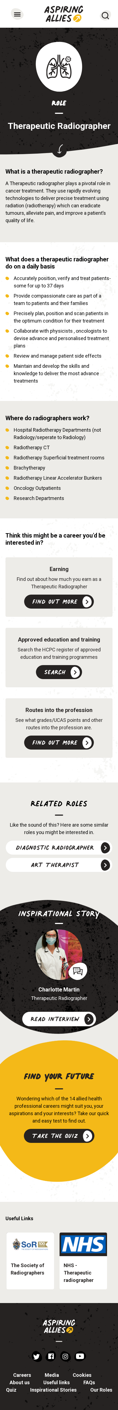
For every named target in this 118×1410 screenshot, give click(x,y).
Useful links (56, 1382)
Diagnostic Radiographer (55, 847)
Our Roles (101, 1390)
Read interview (55, 1018)
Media (52, 1375)
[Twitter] (37, 1356)
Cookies (82, 1375)
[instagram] (65, 1356)
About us (20, 1382)
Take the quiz (55, 1135)
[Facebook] (50, 1356)
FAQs (89, 1382)
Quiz (11, 1390)
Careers (22, 1375)
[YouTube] (80, 1356)
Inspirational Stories (53, 1390)
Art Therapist (55, 864)
